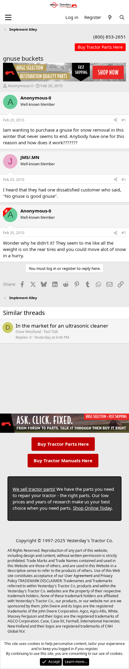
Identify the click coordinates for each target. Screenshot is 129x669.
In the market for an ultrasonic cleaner (62, 325)
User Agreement (78, 575)
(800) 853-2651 (109, 37)
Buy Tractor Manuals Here (63, 460)
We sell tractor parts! (34, 489)
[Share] (115, 120)
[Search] (122, 17)
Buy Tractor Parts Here (63, 444)
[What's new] (110, 17)
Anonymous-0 (20, 85)
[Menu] (8, 17)
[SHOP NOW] (100, 47)
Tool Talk (51, 331)
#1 (124, 120)
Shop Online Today (92, 508)
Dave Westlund (28, 331)
